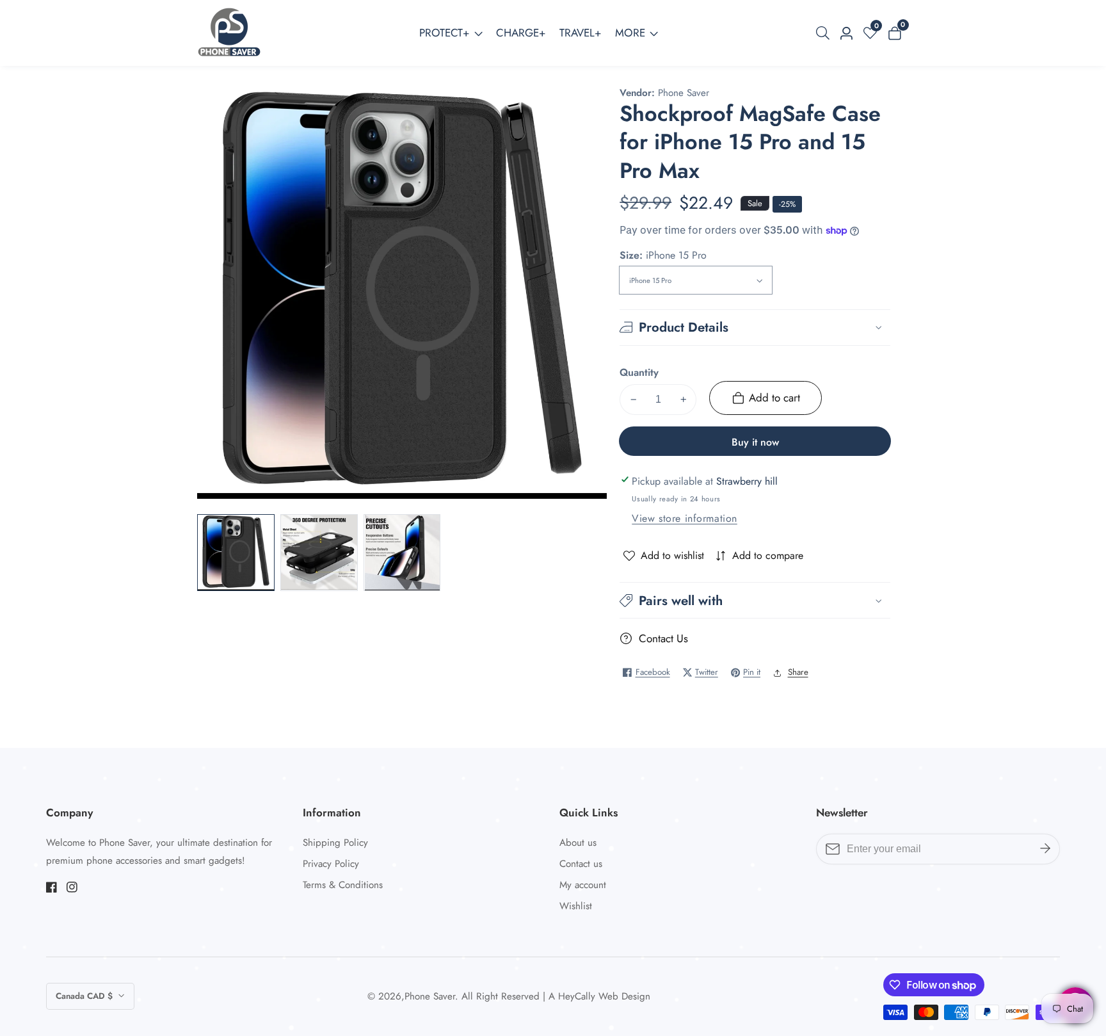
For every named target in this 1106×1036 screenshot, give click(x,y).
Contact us (580, 864)
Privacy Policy (331, 864)
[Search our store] (825, 33)
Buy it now (755, 442)
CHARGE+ (521, 32)
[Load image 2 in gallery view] (318, 552)
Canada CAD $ (85, 996)
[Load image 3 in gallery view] (402, 552)
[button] (755, 600)
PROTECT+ (444, 32)
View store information (684, 518)
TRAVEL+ (580, 32)
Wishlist (575, 906)
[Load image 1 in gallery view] (235, 552)
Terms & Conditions (343, 885)
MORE (630, 32)
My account (582, 885)
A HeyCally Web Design (599, 996)
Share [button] (798, 672)
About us (578, 843)
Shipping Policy (335, 843)
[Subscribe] (1045, 849)
